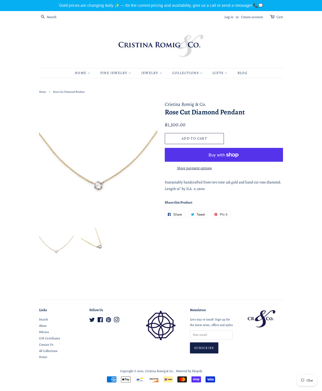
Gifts (218, 73)
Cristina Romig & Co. (159, 371)
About (43, 325)
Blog (242, 73)
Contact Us (46, 344)
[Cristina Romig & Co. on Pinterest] (108, 321)
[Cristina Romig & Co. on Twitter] (92, 321)
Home (81, 73)
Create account (252, 17)
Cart (279, 17)
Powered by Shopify (189, 371)
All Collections (48, 351)
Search (43, 319)
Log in (228, 17)
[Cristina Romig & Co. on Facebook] (100, 321)
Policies (44, 332)
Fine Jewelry (114, 73)
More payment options (194, 168)
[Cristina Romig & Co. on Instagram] (116, 321)
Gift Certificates (49, 338)
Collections (186, 73)
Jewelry (150, 73)
